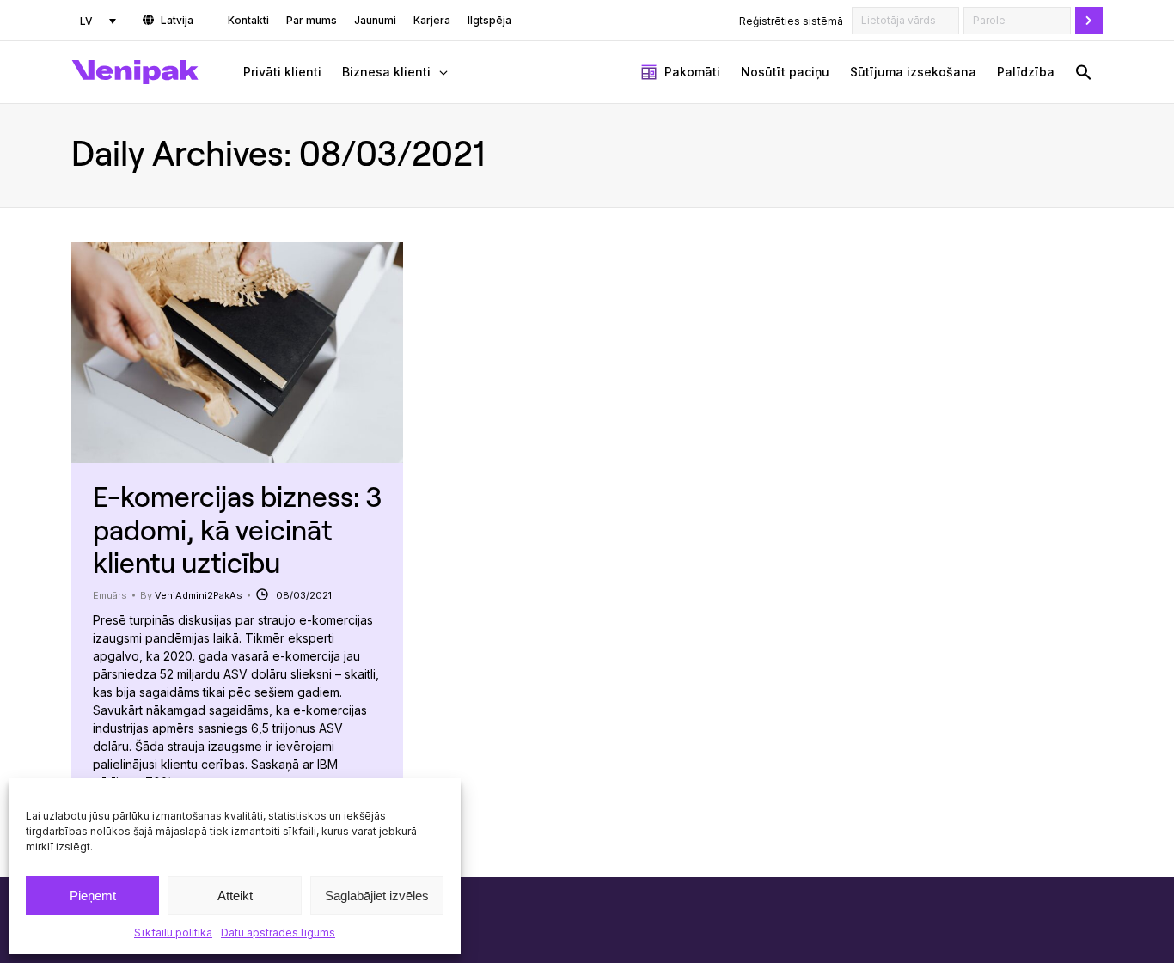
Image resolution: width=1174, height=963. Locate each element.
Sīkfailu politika (173, 932)
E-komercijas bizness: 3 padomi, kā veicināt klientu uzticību (237, 529)
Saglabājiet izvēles (377, 895)
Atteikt (235, 895)
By (191, 595)
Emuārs (110, 595)
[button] (1084, 72)
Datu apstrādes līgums (278, 932)
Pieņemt (93, 895)
